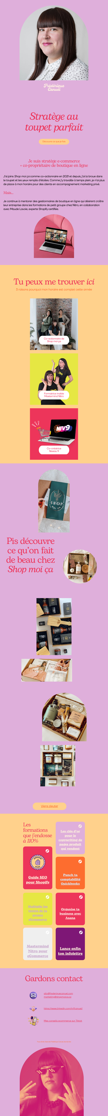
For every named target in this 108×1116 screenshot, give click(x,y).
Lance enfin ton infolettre (70, 951)
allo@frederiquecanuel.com (58, 993)
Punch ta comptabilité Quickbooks (70, 879)
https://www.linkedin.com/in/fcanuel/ (63, 1008)
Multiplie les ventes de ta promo (38, 911)
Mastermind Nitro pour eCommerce (38, 951)
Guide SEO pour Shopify (37, 880)
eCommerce (38, 919)
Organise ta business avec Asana (70, 913)
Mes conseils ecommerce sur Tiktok (63, 1020)
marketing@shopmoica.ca (57, 997)
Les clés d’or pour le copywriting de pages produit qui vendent (70, 840)
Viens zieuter (49, 806)
